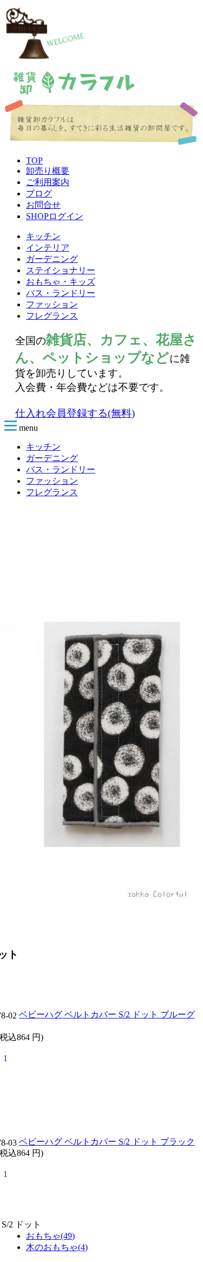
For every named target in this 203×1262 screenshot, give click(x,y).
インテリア (47, 247)
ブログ (39, 193)
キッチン (43, 236)
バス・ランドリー (60, 293)
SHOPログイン (54, 216)
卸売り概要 (47, 170)
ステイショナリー (60, 270)
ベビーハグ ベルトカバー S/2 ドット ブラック (107, 1141)
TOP (34, 160)
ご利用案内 (47, 182)
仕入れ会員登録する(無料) (75, 413)
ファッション (52, 304)
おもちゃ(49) (50, 1235)
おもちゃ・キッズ (60, 281)
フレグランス (52, 315)
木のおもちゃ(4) (57, 1247)
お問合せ (43, 204)
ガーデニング (52, 259)
